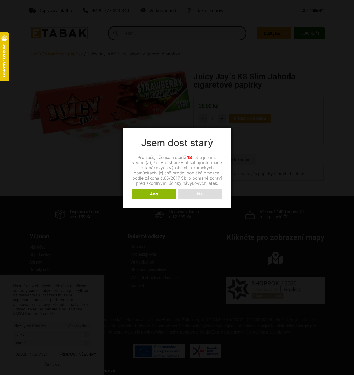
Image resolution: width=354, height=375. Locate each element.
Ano (154, 193)
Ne (200, 193)
